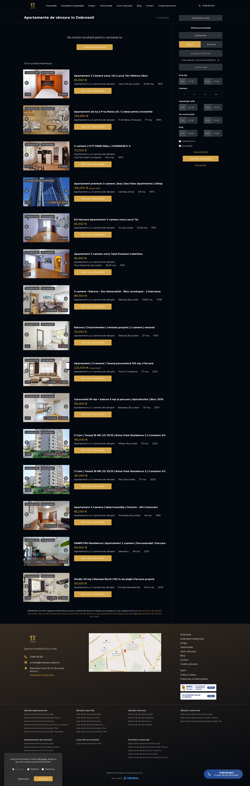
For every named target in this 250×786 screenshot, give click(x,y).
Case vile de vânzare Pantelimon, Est (91, 731)
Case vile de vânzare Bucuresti (88, 714)
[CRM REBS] (131, 778)
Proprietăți (51, 5)
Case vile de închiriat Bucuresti (88, 743)
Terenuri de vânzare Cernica (139, 721)
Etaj (181, 127)
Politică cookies (188, 674)
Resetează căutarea (95, 47)
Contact (150, 5)
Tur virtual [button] (51, 310)
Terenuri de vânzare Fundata (140, 725)
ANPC (183, 670)
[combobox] (200, 35)
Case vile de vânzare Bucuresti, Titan (91, 728)
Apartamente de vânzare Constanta (39, 721)
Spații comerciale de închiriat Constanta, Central (148, 757)
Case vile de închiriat (87, 739)
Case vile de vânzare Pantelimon (89, 725)
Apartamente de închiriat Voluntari (38, 750)
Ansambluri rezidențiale (72, 5)
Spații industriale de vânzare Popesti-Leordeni (199, 718)
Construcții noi (188, 141)
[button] (27, 83)
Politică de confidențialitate (194, 679)
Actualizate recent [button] (200, 18)
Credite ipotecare (167, 5)
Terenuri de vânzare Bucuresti (140, 714)
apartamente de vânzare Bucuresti (83, 613)
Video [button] (53, 202)
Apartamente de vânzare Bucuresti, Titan (41, 728)
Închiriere (211, 44)
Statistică (34, 769)
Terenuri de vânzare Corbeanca (141, 718)
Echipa (91, 5)
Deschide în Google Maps (42, 675)
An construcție (186, 114)
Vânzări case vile (85, 710)
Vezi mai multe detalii (92, 90)
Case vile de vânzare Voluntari (88, 721)
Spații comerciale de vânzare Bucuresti (196, 714)
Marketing (49, 769)
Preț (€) (183, 75)
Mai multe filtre (201, 152)
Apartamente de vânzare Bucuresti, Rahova (42, 718)
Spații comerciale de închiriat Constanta (144, 750)
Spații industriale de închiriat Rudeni (143, 754)
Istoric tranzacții (124, 5)
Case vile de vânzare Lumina (88, 718)
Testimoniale (106, 5)
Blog (139, 5)
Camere (183, 88)
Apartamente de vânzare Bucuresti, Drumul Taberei (46, 725)
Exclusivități (187, 146)
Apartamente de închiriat (38, 739)
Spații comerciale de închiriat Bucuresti (144, 743)
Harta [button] (64, 94)
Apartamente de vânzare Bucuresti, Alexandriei (43, 731)
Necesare (19, 769)
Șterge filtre (200, 165)
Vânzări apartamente (35, 710)
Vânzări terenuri (137, 710)
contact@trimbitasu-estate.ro (45, 662)
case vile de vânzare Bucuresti (52, 613)
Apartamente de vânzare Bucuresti (38, 714)
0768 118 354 (208, 5)
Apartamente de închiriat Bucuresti (39, 743)
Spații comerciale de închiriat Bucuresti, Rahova (148, 747)
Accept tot (43, 779)
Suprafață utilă (187, 101)
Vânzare (190, 44)
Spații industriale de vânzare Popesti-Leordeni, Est (201, 721)
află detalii (42, 759)
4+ (216, 94)
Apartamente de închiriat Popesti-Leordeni (42, 747)
